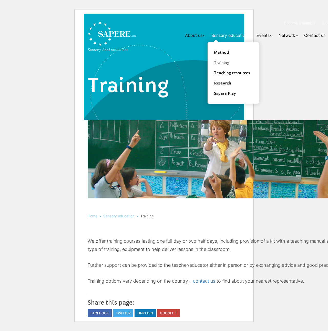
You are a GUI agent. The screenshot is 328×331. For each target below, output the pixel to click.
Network (287, 35)
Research (222, 83)
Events (263, 35)
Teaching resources (232, 73)
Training (221, 62)
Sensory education (229, 35)
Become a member (300, 23)
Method (221, 52)
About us (193, 35)
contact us (204, 281)
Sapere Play (225, 93)
